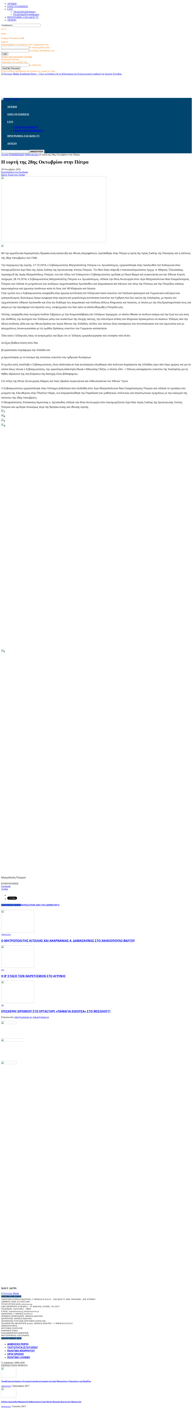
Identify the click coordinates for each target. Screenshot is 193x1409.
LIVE (10, 9)
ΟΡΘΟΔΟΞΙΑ (6, 934)
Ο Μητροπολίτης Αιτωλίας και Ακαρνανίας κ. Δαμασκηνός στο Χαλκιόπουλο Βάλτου (68, 940)
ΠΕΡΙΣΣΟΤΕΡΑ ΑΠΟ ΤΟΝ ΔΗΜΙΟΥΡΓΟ (40, 905)
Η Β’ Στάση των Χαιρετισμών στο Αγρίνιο (33, 976)
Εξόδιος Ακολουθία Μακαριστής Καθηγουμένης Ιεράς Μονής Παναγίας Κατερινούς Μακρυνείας (41, 1402)
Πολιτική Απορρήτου (21, 1350)
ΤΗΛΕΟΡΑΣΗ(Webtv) (24, 12)
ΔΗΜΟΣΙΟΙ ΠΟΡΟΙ (17, 1344)
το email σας (35, 65)
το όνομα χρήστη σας (39, 47)
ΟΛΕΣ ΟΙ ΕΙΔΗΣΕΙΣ (17, 6)
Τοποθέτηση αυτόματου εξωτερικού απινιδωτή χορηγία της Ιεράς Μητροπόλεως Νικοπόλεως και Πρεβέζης (46, 1381)
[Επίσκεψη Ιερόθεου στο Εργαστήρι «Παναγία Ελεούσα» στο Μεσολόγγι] (17, 1002)
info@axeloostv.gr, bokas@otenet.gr (31, 1017)
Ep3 (2, 970)
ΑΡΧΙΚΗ (12, 3)
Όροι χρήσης (15, 1354)
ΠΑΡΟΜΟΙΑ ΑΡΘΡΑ (11, 905)
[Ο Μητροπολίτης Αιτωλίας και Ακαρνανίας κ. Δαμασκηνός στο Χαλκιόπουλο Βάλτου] (17, 931)
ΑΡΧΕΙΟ (11, 20)
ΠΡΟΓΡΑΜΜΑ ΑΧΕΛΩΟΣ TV (23, 17)
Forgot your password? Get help (16, 56)
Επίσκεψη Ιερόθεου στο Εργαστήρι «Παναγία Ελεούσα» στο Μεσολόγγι (55, 1011)
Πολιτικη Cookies (18, 1357)
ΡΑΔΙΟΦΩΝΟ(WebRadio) (26, 14)
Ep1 (2, 1005)
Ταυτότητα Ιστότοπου (22, 1347)
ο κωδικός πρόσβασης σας (41, 50)
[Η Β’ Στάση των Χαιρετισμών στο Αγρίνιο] (17, 967)
